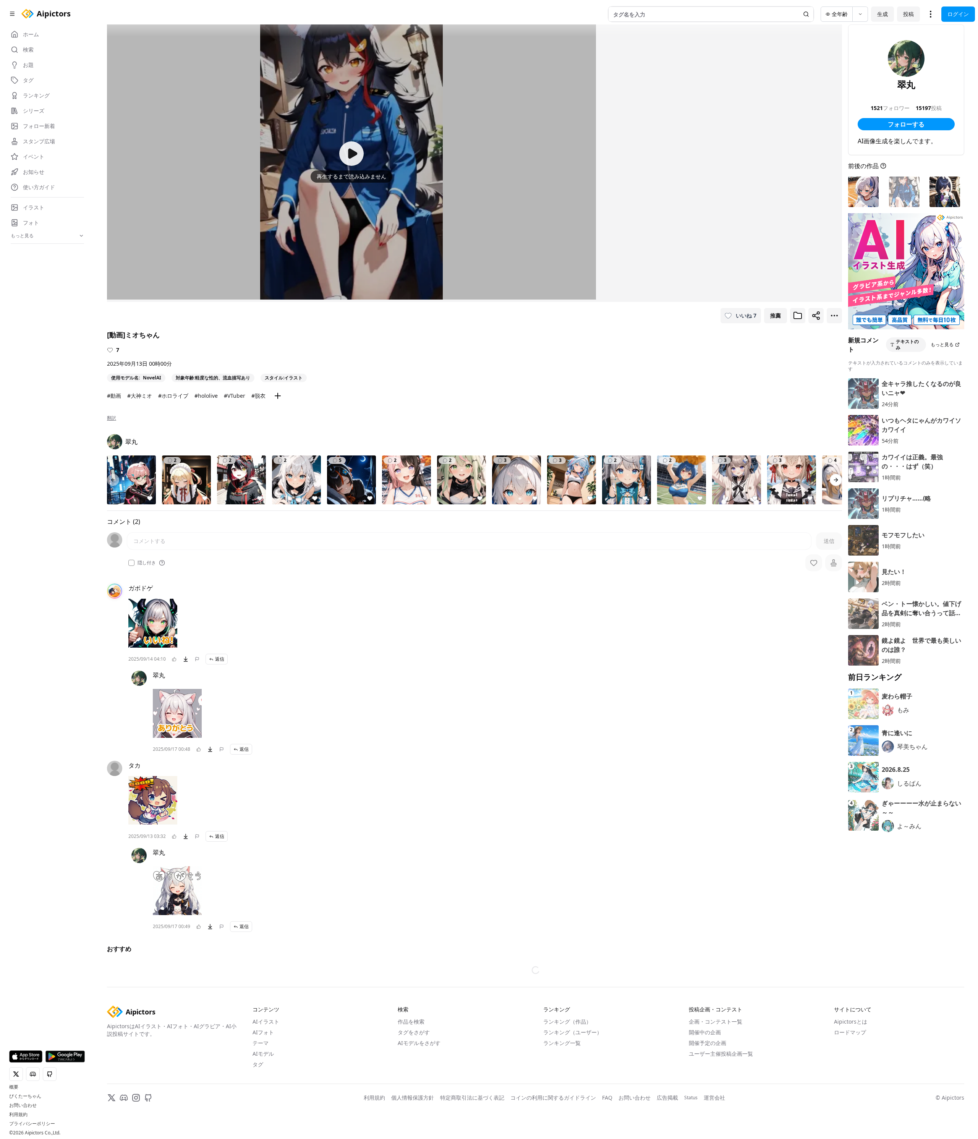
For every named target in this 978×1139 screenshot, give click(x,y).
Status (691, 1098)
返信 (219, 659)
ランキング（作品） (567, 1021)
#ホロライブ (173, 395)
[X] (111, 1097)
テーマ (261, 1043)
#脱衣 (258, 395)
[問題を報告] (197, 659)
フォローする (906, 124)
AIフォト (263, 1032)
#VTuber (234, 395)
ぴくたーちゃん (25, 1096)
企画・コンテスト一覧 (715, 1021)
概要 (13, 1087)
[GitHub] (148, 1097)
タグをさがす (414, 1032)
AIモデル (263, 1053)
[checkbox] (131, 563)
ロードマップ (850, 1032)
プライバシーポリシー (32, 1124)
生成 (882, 14)
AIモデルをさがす (419, 1043)
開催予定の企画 (707, 1043)
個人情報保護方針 (412, 1097)
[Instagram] (136, 1097)
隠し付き (147, 563)
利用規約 (18, 1114)
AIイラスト (266, 1021)
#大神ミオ (139, 395)
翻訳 (111, 418)
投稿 (908, 14)
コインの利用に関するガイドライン (553, 1097)
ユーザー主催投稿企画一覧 (721, 1053)
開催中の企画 (705, 1032)
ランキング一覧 (562, 1043)
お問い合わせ (23, 1105)
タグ (258, 1064)
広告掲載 (667, 1097)
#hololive (206, 395)
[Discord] (123, 1097)
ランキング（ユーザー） (572, 1032)
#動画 (114, 395)
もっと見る (942, 344)
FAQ (607, 1097)
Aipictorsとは (850, 1021)
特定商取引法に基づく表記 (472, 1097)
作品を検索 (411, 1021)
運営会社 (714, 1097)
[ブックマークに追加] (797, 315)
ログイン (958, 14)
